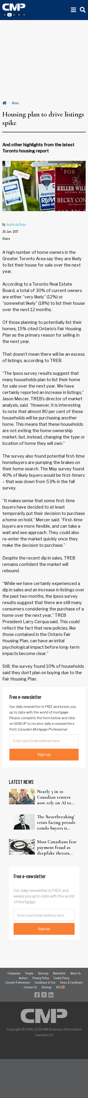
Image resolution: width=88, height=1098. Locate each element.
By (14, 224)
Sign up (44, 754)
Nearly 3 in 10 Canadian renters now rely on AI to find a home (54, 797)
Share (6, 238)
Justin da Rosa (16, 224)
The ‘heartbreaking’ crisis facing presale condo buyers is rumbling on (56, 822)
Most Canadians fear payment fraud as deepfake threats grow (57, 847)
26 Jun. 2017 (10, 231)
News (15, 102)
